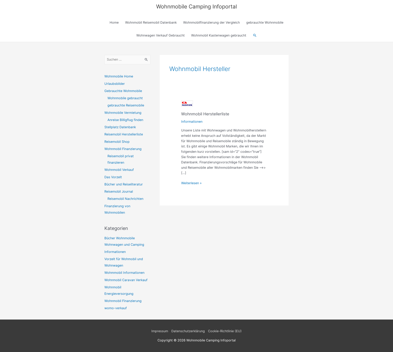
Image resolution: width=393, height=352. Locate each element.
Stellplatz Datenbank (120, 127)
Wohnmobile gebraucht (125, 98)
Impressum (159, 331)
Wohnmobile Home (118, 76)
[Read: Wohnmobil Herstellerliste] (187, 103)
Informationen (115, 252)
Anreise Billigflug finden (125, 120)
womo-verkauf (115, 308)
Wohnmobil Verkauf (119, 170)
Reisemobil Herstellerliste (123, 134)
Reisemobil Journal (118, 191)
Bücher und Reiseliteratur (123, 184)
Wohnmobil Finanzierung (123, 149)
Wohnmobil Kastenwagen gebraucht (218, 35)
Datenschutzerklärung (188, 331)
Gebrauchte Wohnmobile (123, 91)
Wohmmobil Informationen (124, 273)
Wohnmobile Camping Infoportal (196, 6)
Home (114, 22)
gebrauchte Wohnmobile (264, 22)
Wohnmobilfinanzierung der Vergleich (211, 22)
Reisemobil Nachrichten (125, 199)
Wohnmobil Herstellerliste (205, 114)
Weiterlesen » (191, 183)
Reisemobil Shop (117, 142)
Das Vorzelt (113, 177)
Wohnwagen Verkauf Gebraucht (160, 35)
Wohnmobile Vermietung (122, 113)
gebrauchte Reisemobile (125, 105)
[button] (255, 35)
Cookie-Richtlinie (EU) (225, 331)
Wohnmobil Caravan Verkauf (126, 280)
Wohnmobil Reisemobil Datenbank (151, 22)
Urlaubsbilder (114, 84)
